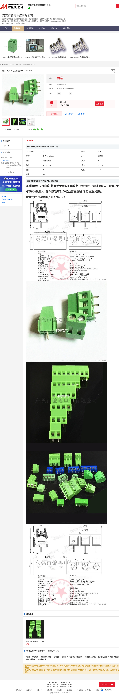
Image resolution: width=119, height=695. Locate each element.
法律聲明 (80, 690)
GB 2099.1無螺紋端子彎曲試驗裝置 (36, 57)
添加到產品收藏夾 (7, 199)
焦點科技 (62, 693)
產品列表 (7, 64)
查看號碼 (99, 104)
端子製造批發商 (65, 682)
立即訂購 (81, 114)
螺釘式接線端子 (47, 657)
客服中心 (39, 690)
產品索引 (5, 196)
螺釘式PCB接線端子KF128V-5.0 (62, 685)
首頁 (1, 64)
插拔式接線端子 (90, 657)
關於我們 (19, 690)
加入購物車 (69, 114)
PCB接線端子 (43, 659)
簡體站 (89, 690)
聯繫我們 (29, 690)
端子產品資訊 (53, 682)
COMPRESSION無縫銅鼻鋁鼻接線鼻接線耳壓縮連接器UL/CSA (67, 57)
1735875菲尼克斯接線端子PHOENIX (13, 57)
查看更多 (11, 172)
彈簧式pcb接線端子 (76, 657)
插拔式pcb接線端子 (61, 657)
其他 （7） (7, 146)
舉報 (17, 129)
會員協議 (70, 690)
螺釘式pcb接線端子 (33, 657)
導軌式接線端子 (31, 659)
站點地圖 (49, 690)
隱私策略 (59, 690)
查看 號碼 (5, 160)
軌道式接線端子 (103, 657)
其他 (12, 64)
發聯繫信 (54, 114)
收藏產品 (8, 129)
